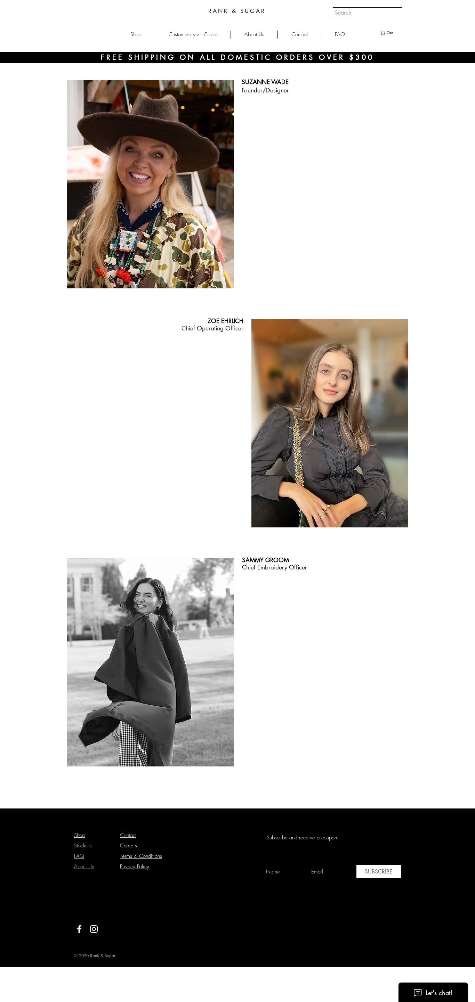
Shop (79, 835)
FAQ (79, 856)
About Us (84, 866)
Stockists (83, 845)
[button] (136, 35)
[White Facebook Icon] (79, 929)
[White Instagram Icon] (94, 929)
